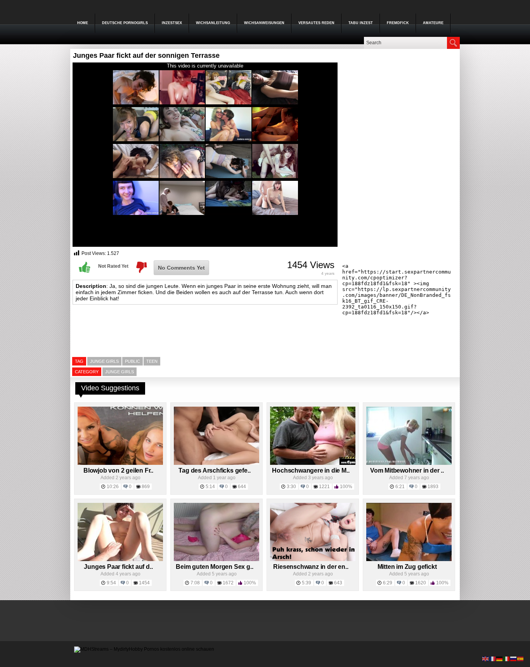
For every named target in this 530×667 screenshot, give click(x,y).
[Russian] (513, 658)
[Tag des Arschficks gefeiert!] (216, 463)
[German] (499, 658)
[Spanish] (520, 658)
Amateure (433, 23)
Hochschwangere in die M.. (310, 470)
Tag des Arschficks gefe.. (214, 470)
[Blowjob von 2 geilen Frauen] (120, 463)
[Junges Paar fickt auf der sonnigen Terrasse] (120, 559)
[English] (485, 658)
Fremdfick (398, 23)
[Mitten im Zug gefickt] (409, 559)
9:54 (111, 583)
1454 (144, 583)
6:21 (400, 486)
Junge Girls (119, 371)
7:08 (195, 583)
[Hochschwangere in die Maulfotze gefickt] (312, 463)
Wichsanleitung (213, 23)
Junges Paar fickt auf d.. (118, 566)
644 (242, 486)
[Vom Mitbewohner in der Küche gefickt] (409, 463)
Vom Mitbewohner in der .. (407, 470)
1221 (324, 486)
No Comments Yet (181, 268)
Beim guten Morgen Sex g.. (214, 566)
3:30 (291, 486)
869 (146, 486)
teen (152, 361)
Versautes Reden (316, 23)
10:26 (113, 486)
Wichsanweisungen (264, 23)
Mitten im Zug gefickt (407, 566)
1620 (420, 583)
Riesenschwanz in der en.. (310, 566)
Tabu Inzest (360, 23)
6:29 (387, 583)
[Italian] (506, 658)
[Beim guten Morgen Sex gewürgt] (216, 559)
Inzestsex (172, 23)
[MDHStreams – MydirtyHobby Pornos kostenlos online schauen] (144, 649)
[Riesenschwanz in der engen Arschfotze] (312, 559)
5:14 (210, 486)
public (132, 361)
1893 (433, 486)
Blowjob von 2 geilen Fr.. (118, 470)
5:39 (306, 583)
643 (338, 583)
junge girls (104, 361)
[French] (492, 658)
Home (82, 23)
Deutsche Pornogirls (125, 23)
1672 (228, 583)
